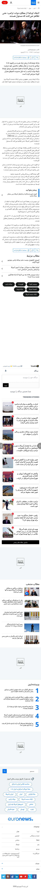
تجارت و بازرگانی (34, 836)
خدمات (37, 863)
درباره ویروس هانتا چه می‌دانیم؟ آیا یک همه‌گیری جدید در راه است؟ (23, 276)
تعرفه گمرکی (10, 809)
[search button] (5, 771)
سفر (38, 844)
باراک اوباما (20, 289)
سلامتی (17, 840)
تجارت (32, 809)
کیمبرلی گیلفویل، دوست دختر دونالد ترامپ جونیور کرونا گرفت (23, 261)
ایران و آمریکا (9, 794)
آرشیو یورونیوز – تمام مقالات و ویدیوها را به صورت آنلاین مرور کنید (10, 855)
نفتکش (31, 804)
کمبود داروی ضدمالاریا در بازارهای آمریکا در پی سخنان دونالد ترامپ (22, 195)
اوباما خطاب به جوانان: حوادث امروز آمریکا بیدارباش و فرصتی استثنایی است (25, 269)
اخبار (34, 8)
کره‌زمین (17, 836)
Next (37, 840)
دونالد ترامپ (8, 284)
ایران (20, 794)
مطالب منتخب (32, 584)
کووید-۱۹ (20, 284)
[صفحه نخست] (38, 8)
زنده (4, 2)
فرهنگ (17, 844)
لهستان (22, 809)
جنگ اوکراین (31, 794)
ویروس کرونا (33, 284)
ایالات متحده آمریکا (31, 294)
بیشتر (37, 869)
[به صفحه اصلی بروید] (33, 2)
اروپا (38, 831)
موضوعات (36, 827)
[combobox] (21, 771)
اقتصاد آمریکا (33, 289)
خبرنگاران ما (36, 853)
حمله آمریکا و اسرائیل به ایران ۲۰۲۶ (20, 789)
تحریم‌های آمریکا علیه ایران (15, 804)
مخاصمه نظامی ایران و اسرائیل (20, 784)
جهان (30, 8)
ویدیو (37, 849)
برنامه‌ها (17, 849)
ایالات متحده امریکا (21, 8)
